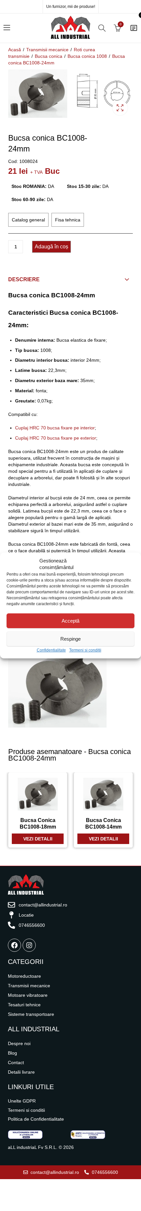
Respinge (70, 639)
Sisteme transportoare (31, 1014)
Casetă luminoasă (120, 107)
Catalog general (28, 219)
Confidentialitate (51, 650)
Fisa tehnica (67, 219)
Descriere (24, 279)
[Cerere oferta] (134, 28)
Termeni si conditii (85, 650)
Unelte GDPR (22, 1101)
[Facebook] (14, 945)
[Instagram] (29, 945)
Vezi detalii (37, 838)
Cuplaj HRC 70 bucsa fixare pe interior (55, 427)
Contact (16, 1062)
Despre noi (19, 1043)
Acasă (14, 49)
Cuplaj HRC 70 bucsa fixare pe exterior (55, 438)
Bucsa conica (48, 56)
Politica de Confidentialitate (36, 1119)
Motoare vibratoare (28, 995)
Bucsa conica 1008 (87, 56)
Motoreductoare (24, 976)
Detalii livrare (21, 1072)
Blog (12, 1053)
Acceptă (70, 621)
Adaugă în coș (51, 246)
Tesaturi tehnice (24, 1004)
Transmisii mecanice (47, 49)
